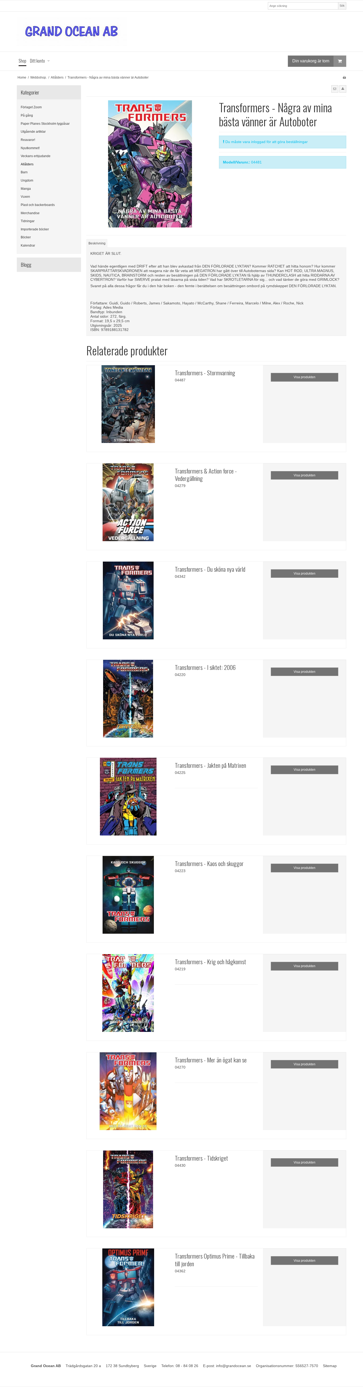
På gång (27, 115)
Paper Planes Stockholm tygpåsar (45, 124)
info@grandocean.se (233, 1366)
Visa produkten (304, 377)
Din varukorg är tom (310, 61)
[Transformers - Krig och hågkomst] (128, 995)
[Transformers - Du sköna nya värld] (128, 603)
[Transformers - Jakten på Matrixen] (128, 799)
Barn (24, 172)
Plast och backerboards (38, 205)
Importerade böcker (35, 229)
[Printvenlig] (344, 77)
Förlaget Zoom (31, 107)
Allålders (27, 164)
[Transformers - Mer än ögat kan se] (128, 1093)
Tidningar (28, 221)
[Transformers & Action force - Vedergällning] (128, 504)
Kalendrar (28, 245)
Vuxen (25, 197)
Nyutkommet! (30, 148)
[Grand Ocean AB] (181, 31)
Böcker (26, 237)
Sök (342, 5)
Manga (26, 189)
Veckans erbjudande (35, 156)
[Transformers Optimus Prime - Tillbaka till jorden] (128, 1289)
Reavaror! (28, 140)
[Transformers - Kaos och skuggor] (128, 897)
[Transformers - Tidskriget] (128, 1192)
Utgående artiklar (33, 131)
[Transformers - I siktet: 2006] (128, 701)
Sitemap (330, 1366)
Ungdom (27, 180)
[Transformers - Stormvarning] (128, 406)
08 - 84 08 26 (187, 1366)
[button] (334, 89)
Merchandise (30, 213)
